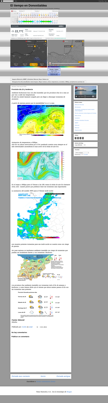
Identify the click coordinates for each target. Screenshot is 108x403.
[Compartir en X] (43, 327)
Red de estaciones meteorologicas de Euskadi (85, 113)
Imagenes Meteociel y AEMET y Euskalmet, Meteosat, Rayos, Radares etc (30, 79)
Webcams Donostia (79, 104)
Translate (86, 154)
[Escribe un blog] (42, 327)
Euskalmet (77, 118)
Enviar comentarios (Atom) (45, 382)
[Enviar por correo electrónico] (40, 327)
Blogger (69, 392)
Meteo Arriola (78, 115)
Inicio (43, 376)
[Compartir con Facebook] (44, 327)
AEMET (76, 122)
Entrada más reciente (21, 376)
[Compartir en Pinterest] (46, 327)
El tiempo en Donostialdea (28, 5)
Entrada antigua (63, 376)
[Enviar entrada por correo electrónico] (37, 327)
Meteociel (77, 125)
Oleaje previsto (78, 130)
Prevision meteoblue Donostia (82, 120)
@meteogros (78, 107)
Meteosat (77, 127)
